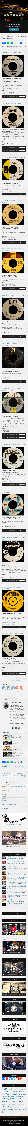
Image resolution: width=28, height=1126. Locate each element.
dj (16, 1092)
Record (16, 766)
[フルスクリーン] (23, 952)
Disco (14, 1092)
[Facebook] (16, 728)
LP (14, 1096)
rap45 (9, 1101)
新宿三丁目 (6, 1109)
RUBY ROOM (8, 1104)
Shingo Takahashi (14, 40)
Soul (19, 766)
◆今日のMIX (9, 744)
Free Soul (20, 765)
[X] (12, 728)
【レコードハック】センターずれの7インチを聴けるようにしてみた (16, 862)
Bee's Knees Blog (14, 7)
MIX (15, 1099)
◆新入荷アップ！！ (8, 750)
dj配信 (23, 1091)
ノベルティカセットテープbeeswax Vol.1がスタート (17, 737)
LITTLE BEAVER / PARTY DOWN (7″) (13, 157)
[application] (14, 96)
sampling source (17, 1104)
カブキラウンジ (21, 1107)
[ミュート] (20, 96)
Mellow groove (5, 766)
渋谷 (17, 1109)
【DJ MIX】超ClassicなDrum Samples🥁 (18, 742)
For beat (3, 1094)
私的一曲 (22, 1109)
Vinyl (22, 766)
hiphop (20, 1094)
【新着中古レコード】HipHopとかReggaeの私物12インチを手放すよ (18, 755)
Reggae (4, 1104)
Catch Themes (17, 1123)
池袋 (15, 1109)
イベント (14, 1107)
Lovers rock (10, 1096)
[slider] (23, 96)
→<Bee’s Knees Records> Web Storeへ (11, 680)
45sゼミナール (16, 1089)
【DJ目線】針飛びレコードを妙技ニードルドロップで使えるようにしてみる (16, 857)
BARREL (6, 1091)
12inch (8, 1089)
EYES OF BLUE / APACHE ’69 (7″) (12, 633)
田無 (20, 1109)
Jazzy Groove (4, 1096)
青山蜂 (5, 1112)
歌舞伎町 (11, 1109)
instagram (24, 1094)
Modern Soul (11, 766)
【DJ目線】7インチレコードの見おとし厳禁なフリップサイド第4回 (16, 891)
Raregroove (14, 1101)
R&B (6, 1101)
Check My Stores (14, 29)
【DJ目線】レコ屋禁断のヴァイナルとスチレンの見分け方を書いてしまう (16, 867)
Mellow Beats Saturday (20, 1096)
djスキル (20, 1091)
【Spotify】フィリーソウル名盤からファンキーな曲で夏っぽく (16, 900)
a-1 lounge (21, 1089)
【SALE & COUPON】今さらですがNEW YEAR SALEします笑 (18, 748)
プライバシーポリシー (14, 1121)
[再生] (4, 96)
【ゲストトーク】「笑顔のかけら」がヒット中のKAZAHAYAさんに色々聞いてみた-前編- (16, 878)
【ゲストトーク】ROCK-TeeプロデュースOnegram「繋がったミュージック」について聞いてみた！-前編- (16, 873)
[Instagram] (19, 728)
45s (13, 765)
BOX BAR (10, 1091)
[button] (14, 948)
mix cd (18, 1098)
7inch (16, 765)
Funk (24, 765)
